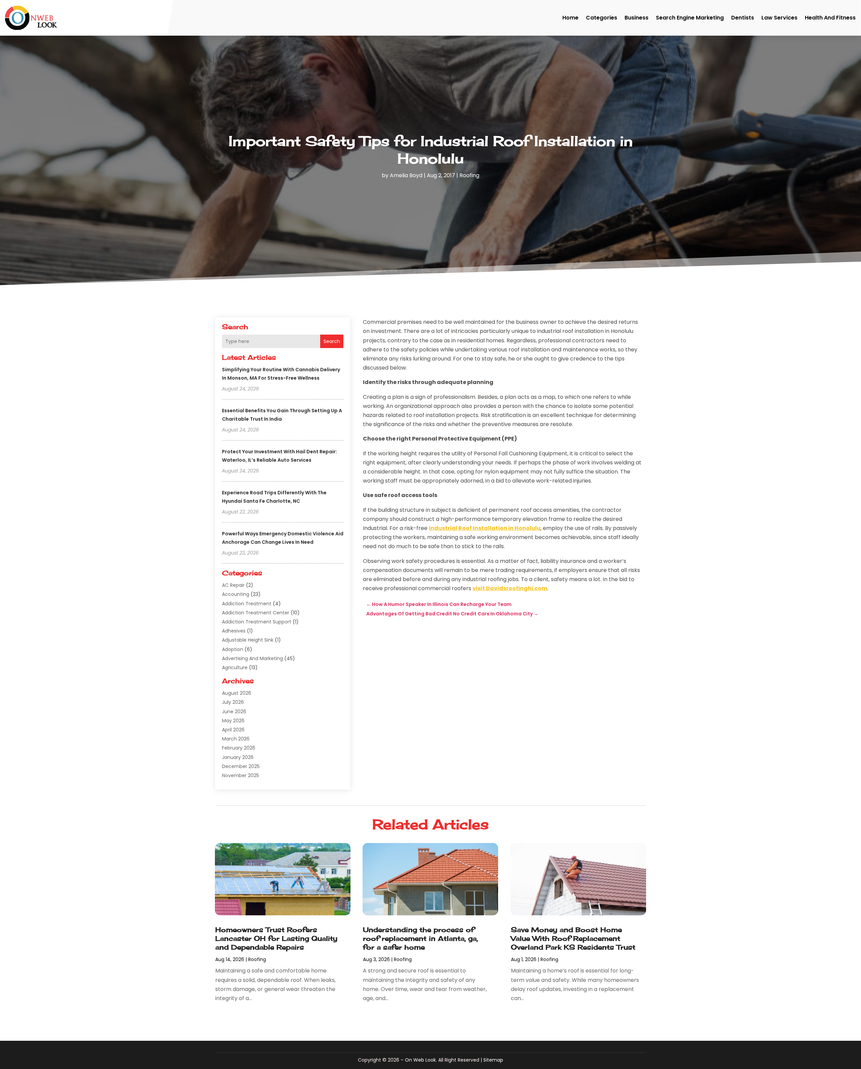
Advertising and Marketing (252, 658)
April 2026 (233, 729)
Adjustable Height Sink (247, 640)
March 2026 (236, 738)
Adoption (232, 649)
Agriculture (235, 667)
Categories (601, 18)
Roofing (469, 175)
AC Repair (233, 585)
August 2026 (236, 693)
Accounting (235, 594)
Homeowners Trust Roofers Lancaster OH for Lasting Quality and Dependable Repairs (276, 938)
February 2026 (238, 748)
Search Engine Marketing (690, 18)
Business (636, 18)
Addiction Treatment (246, 603)
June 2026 (234, 711)
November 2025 (240, 775)
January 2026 (238, 757)
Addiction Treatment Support (256, 621)
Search (332, 341)
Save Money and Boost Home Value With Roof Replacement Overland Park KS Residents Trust (573, 938)
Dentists (742, 18)
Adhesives (234, 630)
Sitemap (493, 1060)
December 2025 (241, 766)
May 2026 (233, 720)
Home (570, 18)
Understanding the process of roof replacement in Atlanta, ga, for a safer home (420, 938)
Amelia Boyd (406, 175)
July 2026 (233, 702)
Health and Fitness (830, 18)
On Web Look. (421, 1060)
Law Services (779, 18)
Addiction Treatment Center (255, 612)
